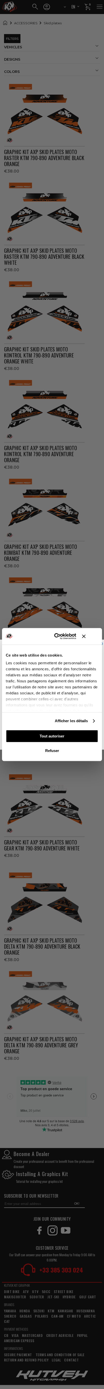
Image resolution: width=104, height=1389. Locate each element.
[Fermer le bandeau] (90, 636)
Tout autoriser (52, 736)
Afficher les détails (71, 721)
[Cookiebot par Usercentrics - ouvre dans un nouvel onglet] (56, 636)
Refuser (52, 750)
